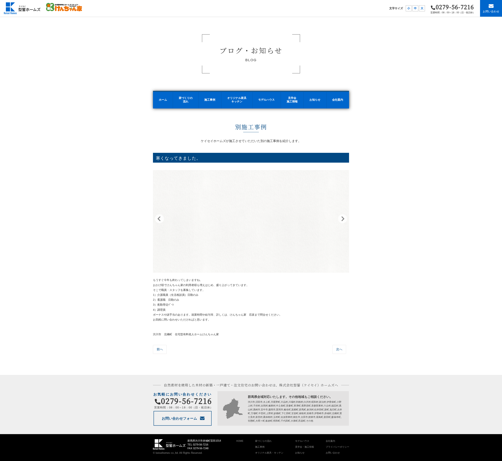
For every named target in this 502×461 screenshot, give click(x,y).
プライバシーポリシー (337, 447)
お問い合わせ (491, 11)
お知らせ (300, 452)
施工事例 (260, 447)
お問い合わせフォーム (179, 418)
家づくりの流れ (263, 441)
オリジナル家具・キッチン (269, 452)
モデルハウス (302, 441)
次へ (339, 349)
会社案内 (330, 441)
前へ (160, 349)
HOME (239, 441)
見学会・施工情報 (304, 447)
